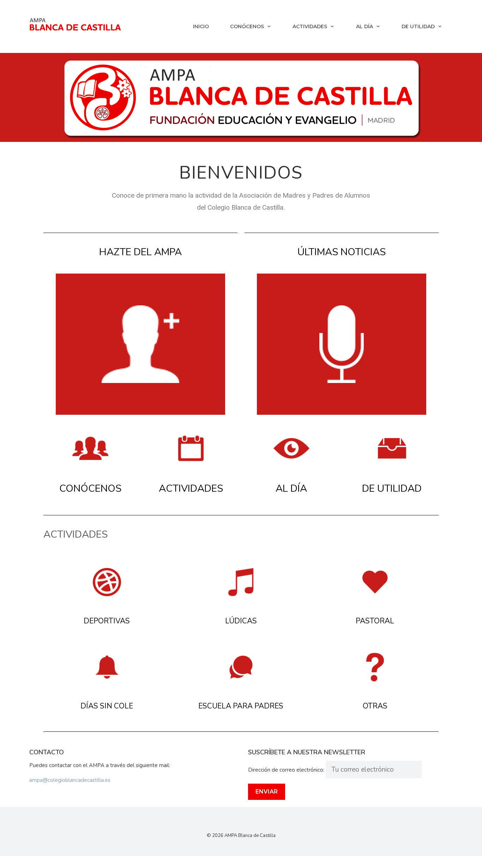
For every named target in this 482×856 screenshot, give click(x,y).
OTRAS (375, 706)
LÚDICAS (241, 621)
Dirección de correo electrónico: (287, 769)
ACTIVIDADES (191, 488)
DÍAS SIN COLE (106, 706)
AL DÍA (291, 488)
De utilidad (418, 26)
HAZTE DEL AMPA (140, 252)
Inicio (201, 26)
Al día (364, 26)
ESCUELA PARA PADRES (240, 706)
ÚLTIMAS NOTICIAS (341, 252)
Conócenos (247, 26)
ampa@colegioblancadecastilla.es (69, 780)
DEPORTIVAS (107, 621)
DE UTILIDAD (392, 488)
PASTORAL (375, 621)
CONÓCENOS (90, 488)
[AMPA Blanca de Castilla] (75, 24)
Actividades (310, 26)
